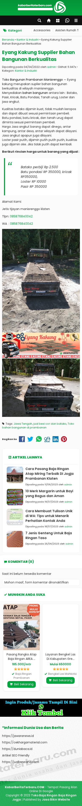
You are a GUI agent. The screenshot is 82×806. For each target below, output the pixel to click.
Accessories (41, 30)
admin (51, 67)
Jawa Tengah (23, 423)
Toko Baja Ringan (44, 795)
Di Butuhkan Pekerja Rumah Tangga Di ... (60, 656)
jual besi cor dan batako (49, 423)
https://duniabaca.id (17, 749)
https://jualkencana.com (20, 762)
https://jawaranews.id (18, 736)
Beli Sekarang (23, 680)
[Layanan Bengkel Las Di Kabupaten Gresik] (21, 627)
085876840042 (21, 216)
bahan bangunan (35, 93)
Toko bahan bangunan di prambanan (38, 425)
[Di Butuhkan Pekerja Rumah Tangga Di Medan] (60, 627)
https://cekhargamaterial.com (24, 742)
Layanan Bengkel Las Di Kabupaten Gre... (22, 656)
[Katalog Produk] (58, 21)
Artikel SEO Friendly (15, 755)
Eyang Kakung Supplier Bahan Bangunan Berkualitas (38, 56)
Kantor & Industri (26, 70)
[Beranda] (49, 21)
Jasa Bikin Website (56, 800)
